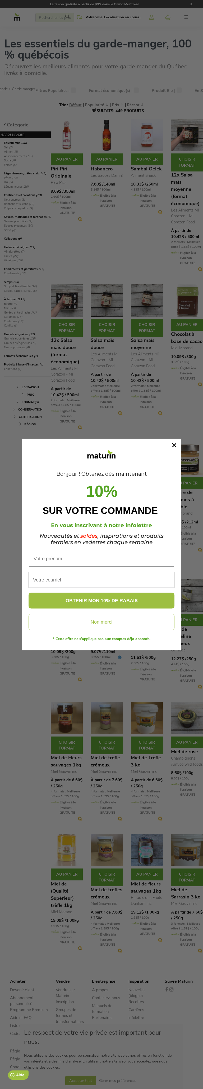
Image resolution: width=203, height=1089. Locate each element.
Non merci (101, 622)
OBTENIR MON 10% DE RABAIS (102, 600)
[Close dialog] (174, 445)
